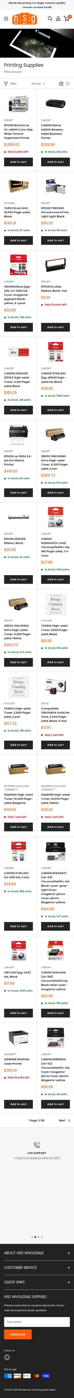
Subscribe (17, 1334)
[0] (66, 18)
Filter (13, 84)
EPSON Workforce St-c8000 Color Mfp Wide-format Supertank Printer (18, 131)
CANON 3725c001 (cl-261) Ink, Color (16, 875)
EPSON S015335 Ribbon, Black (15, 541)
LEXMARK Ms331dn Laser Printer (16, 1061)
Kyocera (9, 203)
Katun (45, 703)
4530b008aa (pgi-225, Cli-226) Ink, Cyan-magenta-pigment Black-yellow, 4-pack (17, 295)
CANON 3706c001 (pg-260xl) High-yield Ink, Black (53, 377)
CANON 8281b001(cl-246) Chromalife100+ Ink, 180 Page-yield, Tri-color (55, 547)
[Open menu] (6, 18)
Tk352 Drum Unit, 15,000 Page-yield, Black (17, 212)
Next (62, 1120)
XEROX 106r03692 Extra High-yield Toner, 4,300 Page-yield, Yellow (17, 632)
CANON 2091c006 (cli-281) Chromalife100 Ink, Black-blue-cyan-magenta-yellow (54, 981)
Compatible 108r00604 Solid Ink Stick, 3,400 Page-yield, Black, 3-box (55, 715)
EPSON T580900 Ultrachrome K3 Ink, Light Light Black (55, 212)
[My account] (58, 18)
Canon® (46, 120)
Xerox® (45, 451)
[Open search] (50, 18)
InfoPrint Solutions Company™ (16, 787)
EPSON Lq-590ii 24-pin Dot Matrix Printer (18, 460)
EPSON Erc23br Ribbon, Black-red (54, 289)
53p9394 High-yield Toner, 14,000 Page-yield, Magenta (18, 799)
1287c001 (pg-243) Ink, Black (17, 975)
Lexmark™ (10, 1054)
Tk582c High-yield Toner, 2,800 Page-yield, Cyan (17, 713)
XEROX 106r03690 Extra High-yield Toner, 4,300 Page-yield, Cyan (54, 462)
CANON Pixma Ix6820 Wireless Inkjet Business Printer (52, 131)
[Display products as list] (68, 84)
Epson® (8, 120)
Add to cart (18, 162)
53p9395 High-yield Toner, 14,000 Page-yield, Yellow (55, 799)
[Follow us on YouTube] (7, 1357)
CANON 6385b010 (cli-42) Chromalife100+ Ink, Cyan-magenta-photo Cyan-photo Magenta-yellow (55, 1069)
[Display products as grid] (61, 84)
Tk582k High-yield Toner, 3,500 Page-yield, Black (54, 630)
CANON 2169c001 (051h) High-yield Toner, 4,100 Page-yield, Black (17, 379)
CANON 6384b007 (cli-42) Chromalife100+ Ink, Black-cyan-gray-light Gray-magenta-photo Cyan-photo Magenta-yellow (55, 887)
